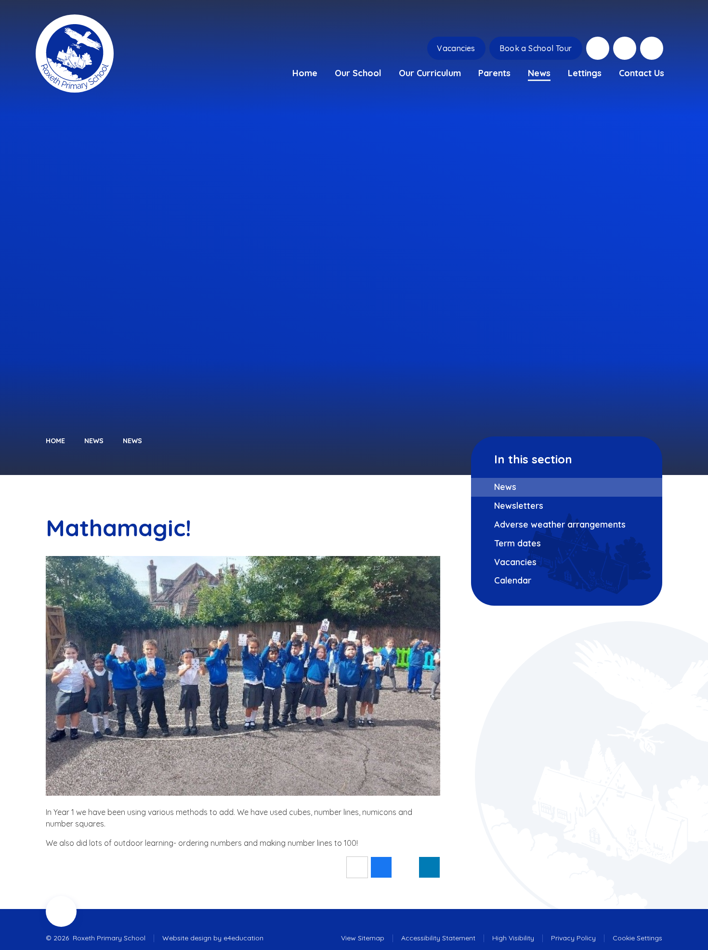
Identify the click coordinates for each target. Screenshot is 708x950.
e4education (243, 938)
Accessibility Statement (438, 938)
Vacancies (456, 48)
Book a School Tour (535, 48)
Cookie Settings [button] (637, 938)
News (94, 440)
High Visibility (513, 938)
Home (55, 440)
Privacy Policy (573, 938)
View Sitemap (362, 938)
